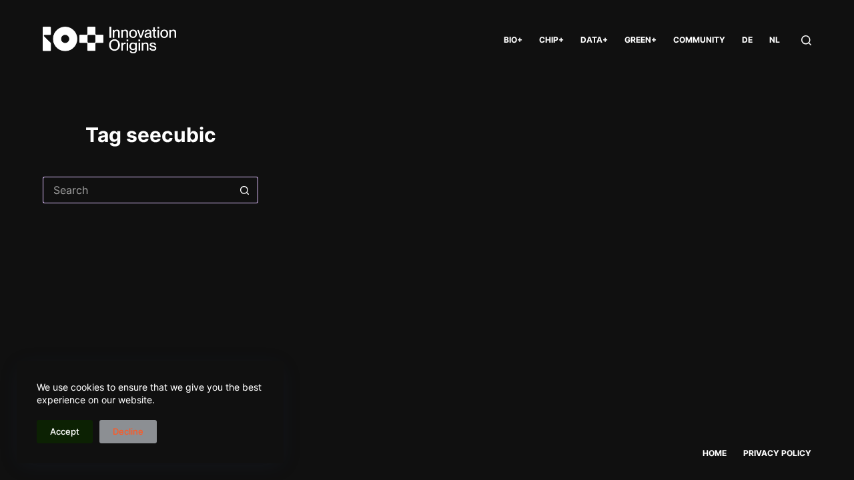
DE (747, 40)
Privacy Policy (777, 453)
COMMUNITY (699, 40)
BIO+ (513, 40)
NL (774, 40)
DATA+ (594, 40)
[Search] (806, 40)
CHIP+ (551, 40)
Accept (64, 431)
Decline (128, 431)
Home (715, 453)
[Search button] (245, 190)
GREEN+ (640, 40)
